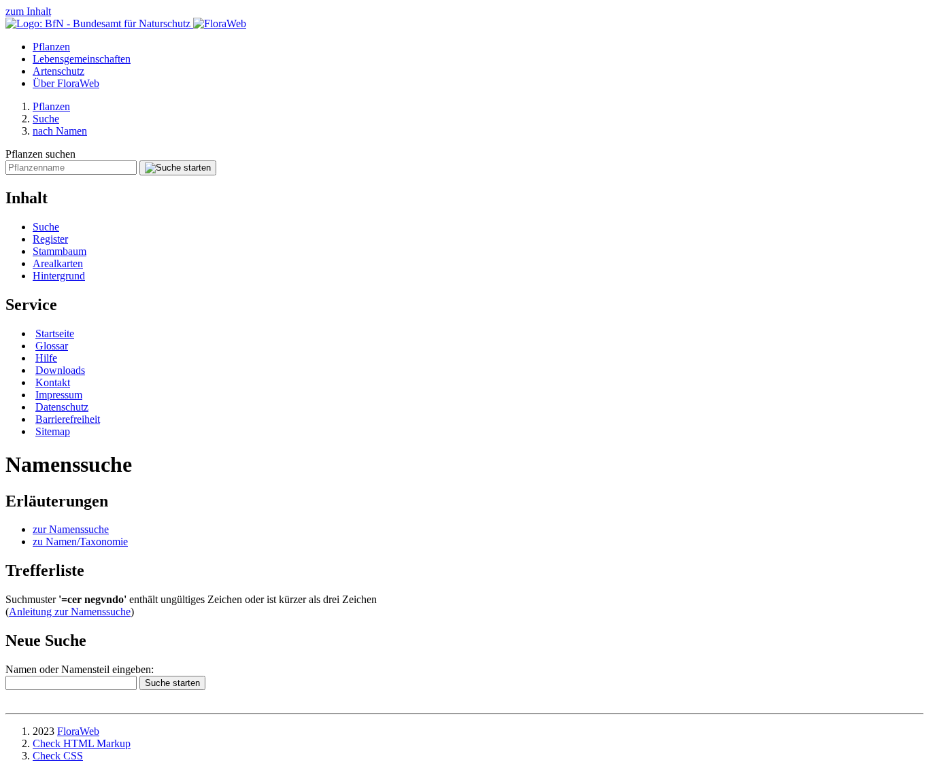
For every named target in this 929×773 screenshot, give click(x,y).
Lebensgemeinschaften (82, 59)
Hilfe (46, 358)
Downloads (60, 370)
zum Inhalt (28, 11)
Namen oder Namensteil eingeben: (79, 669)
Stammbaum (59, 251)
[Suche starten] (177, 167)
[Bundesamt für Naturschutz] (99, 23)
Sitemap (52, 431)
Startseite (54, 333)
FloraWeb (78, 731)
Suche (46, 118)
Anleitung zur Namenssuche (70, 611)
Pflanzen (51, 46)
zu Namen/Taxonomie (80, 541)
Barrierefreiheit (67, 419)
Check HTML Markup (82, 743)
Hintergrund (59, 275)
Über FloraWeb (66, 83)
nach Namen (60, 131)
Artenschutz (58, 71)
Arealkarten (58, 263)
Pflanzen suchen (40, 154)
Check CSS (58, 755)
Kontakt (52, 382)
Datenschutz (61, 407)
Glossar (51, 345)
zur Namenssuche (71, 529)
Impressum (58, 394)
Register (50, 239)
